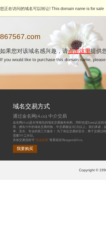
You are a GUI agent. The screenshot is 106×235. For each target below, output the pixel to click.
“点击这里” (41, 140)
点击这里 (79, 51)
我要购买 (25, 148)
